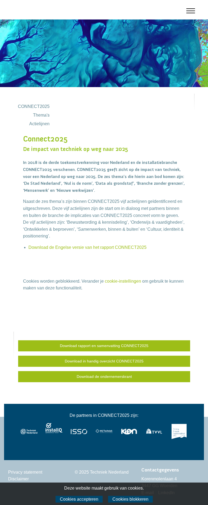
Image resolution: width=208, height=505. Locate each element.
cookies (135, 488)
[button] (195, 10)
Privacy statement (25, 472)
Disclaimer (18, 479)
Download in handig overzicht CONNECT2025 (104, 361)
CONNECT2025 (34, 106)
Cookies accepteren (79, 499)
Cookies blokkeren (130, 499)
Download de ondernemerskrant (104, 376)
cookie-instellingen (123, 281)
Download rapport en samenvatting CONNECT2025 (104, 346)
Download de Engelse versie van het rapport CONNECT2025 (87, 247)
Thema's (41, 115)
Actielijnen (39, 123)
